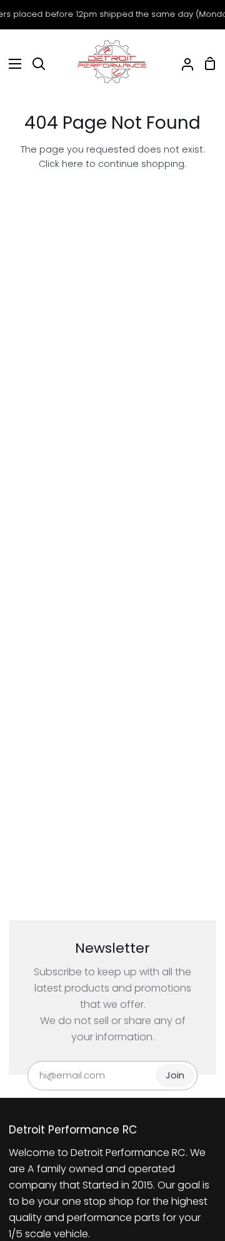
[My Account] (182, 63)
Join (175, 1075)
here (72, 164)
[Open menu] (11, 64)
